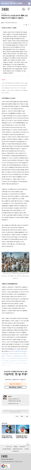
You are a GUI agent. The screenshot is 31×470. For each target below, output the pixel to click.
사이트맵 (26, 449)
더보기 (24, 24)
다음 (27, 416)
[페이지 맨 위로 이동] (27, 444)
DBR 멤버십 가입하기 (15, 387)
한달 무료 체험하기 (15, 384)
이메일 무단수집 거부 (17, 449)
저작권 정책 (22, 446)
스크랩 (29, 24)
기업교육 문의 (15, 451)
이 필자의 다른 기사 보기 (13, 403)
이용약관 (15, 446)
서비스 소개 (8, 446)
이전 (17, 416)
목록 (22, 416)
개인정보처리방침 (7, 449)
